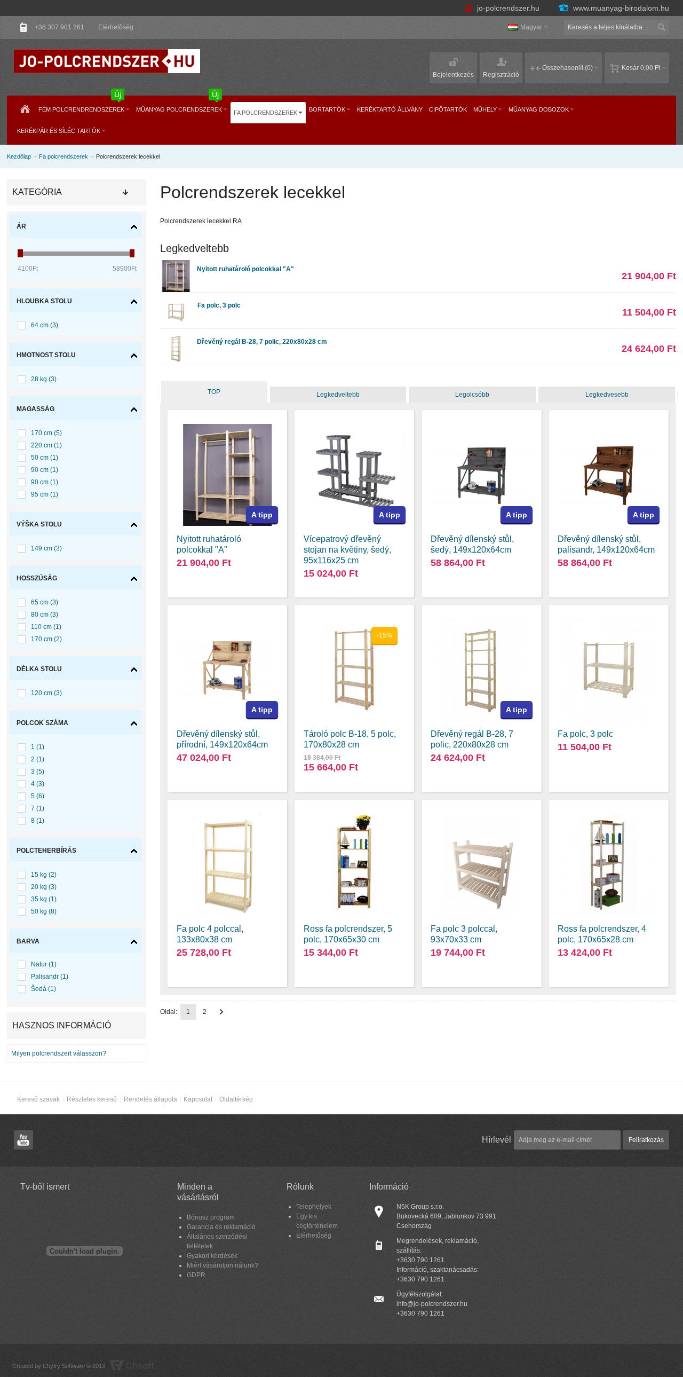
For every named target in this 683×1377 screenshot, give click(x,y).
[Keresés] (661, 27)
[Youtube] (23, 1140)
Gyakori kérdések (212, 1256)
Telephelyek (313, 1206)
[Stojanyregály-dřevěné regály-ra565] (355, 865)
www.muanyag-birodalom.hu (620, 8)
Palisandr (49, 976)
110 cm (46, 627)
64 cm (44, 325)
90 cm (44, 470)
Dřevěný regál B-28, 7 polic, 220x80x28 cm (262, 341)
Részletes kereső (92, 1099)
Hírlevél (496, 1139)
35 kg (44, 899)
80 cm (44, 614)
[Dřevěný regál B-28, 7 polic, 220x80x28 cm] (176, 337)
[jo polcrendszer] (107, 61)
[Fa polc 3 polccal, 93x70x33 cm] (482, 865)
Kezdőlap (19, 156)
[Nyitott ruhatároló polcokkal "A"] (176, 265)
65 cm (44, 602)
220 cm (46, 445)
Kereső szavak (38, 1099)
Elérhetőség (115, 27)
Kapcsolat (198, 1099)
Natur (44, 964)
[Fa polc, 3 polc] (176, 301)
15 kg (44, 874)
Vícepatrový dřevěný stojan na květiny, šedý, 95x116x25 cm (347, 549)
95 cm (44, 494)
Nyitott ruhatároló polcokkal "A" (245, 269)
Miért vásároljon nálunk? (222, 1265)
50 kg (44, 911)
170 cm (46, 433)
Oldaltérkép (236, 1099)
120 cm (46, 693)
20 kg (44, 887)
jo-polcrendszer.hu (508, 8)
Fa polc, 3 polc (219, 305)
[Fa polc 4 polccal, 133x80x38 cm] (228, 865)
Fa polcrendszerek (63, 156)
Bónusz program (211, 1217)
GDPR (196, 1275)
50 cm (44, 457)
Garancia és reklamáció (221, 1227)
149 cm (46, 548)
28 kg (44, 379)
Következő (221, 1012)
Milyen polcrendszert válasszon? (58, 1053)
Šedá (43, 989)
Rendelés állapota (150, 1099)
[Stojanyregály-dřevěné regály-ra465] (609, 865)
